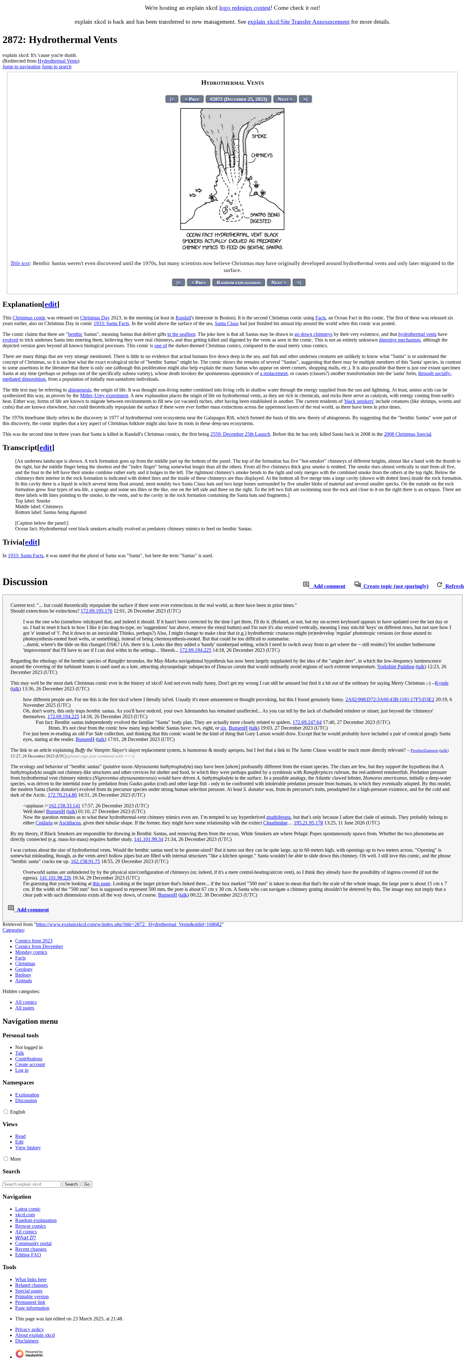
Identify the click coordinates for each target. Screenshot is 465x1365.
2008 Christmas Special (407, 434)
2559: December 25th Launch (240, 434)
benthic (75, 334)
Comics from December (39, 946)
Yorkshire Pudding (395, 666)
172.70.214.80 (62, 795)
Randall (183, 317)
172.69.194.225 (195, 650)
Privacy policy (29, 1329)
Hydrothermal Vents (58, 61)
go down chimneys (313, 334)
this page (101, 883)
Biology (23, 975)
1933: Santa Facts (111, 323)
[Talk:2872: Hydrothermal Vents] (306, 586)
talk (421, 666)
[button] (6, 1111)
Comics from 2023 (34, 940)
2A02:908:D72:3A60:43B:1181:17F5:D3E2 (389, 699)
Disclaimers (27, 1340)
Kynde (442, 683)
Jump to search (56, 66)
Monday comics (31, 952)
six (223, 728)
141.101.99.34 (148, 839)
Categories (13, 930)
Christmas (25, 963)
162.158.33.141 (64, 805)
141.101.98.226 (55, 877)
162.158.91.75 (85, 861)
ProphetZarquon (424, 750)
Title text (20, 263)
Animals (23, 980)
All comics (26, 1002)
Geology (24, 969)
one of (160, 345)
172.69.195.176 (96, 611)
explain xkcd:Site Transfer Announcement (299, 21)
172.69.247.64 (307, 722)
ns (278, 817)
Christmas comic (29, 317)
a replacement (274, 373)
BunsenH (238, 728)
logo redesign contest (244, 7)
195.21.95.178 (308, 822)
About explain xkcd (35, 1335)
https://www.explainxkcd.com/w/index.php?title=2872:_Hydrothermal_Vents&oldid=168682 (129, 924)
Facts (320, 317)
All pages (24, 1007)
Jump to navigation (21, 66)
